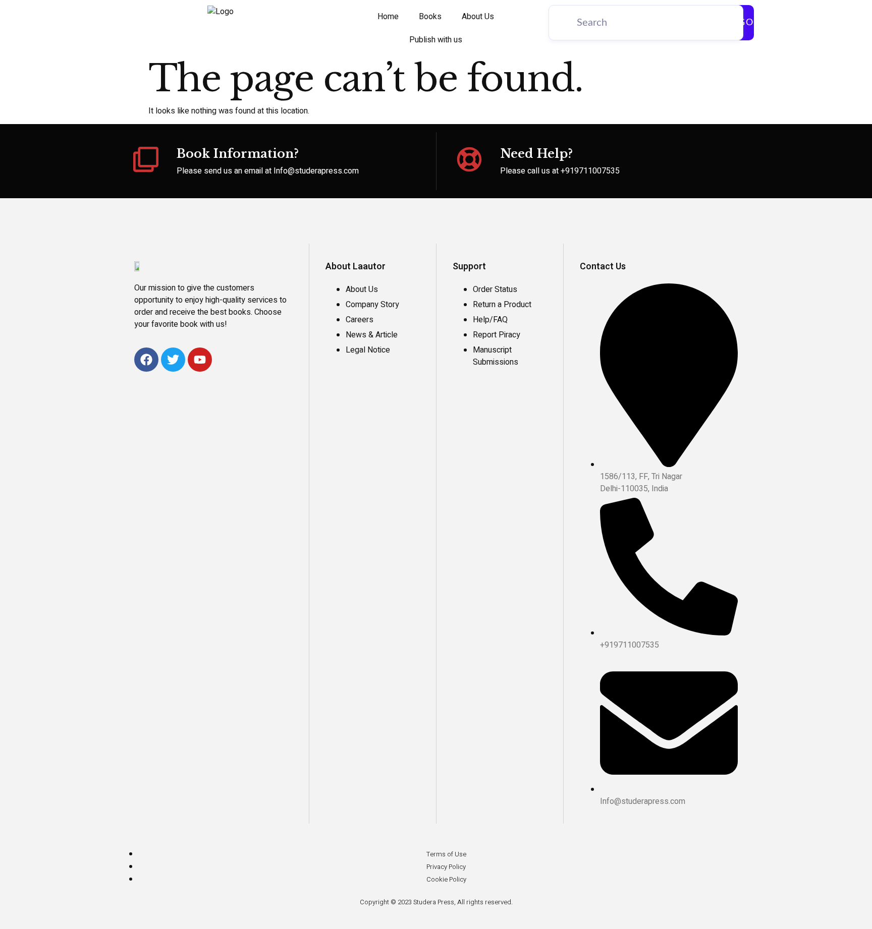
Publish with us (435, 40)
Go (746, 22)
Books (430, 17)
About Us (478, 17)
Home (388, 17)
